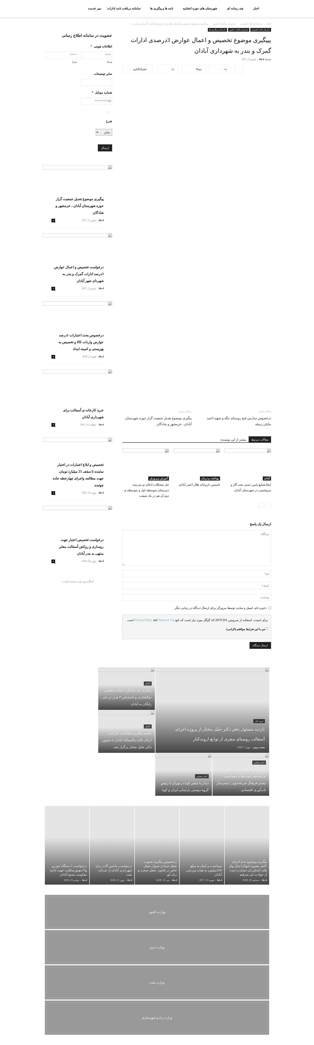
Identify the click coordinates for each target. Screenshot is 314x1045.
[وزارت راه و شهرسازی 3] (157, 1018)
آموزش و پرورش (159, 478)
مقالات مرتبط (260, 439)
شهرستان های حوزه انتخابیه (200, 8)
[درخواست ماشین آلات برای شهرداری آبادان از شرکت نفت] (112, 845)
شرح (109, 121)
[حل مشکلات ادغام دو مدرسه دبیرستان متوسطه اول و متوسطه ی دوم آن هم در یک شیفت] (145, 464)
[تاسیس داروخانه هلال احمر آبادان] (196, 464)
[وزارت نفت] (157, 982)
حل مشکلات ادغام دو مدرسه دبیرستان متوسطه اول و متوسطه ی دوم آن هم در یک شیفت (146, 490)
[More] (239, 69)
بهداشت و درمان (210, 478)
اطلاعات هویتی (101, 46)
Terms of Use (166, 620)
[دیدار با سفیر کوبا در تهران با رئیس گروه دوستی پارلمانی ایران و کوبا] (183, 774)
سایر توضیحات (103, 73)
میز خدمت (94, 8)
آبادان (267, 478)
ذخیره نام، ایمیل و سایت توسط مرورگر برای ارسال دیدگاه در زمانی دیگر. (220, 608)
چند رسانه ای (235, 8)
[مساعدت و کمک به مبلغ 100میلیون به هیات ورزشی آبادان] (202, 845)
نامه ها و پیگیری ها (161, 8)
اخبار (256, 8)
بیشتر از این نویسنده (233, 439)
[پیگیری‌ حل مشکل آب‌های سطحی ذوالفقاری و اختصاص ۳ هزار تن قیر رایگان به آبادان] (126, 689)
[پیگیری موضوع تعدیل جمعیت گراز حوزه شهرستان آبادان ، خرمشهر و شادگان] (77, 190)
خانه (269, 23)
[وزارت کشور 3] (157, 912)
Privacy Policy (143, 620)
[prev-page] (268, 505)
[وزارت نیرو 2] (157, 947)
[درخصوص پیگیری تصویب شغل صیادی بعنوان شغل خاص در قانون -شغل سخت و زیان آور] (157, 845)
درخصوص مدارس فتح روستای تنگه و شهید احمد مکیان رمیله (239, 421)
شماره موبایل (102, 92)
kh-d (261, 59)
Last (74, 62)
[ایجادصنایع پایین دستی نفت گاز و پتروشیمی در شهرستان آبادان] (247, 464)
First (109, 62)
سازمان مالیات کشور (224, 23)
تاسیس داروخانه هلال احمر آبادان (199, 484)
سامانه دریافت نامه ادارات (124, 8)
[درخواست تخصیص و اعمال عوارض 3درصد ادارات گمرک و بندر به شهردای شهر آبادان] (77, 258)
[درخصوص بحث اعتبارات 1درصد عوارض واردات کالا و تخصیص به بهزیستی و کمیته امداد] (77, 326)
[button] (48, 8)
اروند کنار (259, 721)
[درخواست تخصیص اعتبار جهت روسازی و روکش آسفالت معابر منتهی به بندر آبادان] (77, 531)
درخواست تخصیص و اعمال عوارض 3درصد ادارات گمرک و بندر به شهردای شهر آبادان (79, 274)
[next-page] (261, 505)
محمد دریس (259, 747)
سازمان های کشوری (251, 23)
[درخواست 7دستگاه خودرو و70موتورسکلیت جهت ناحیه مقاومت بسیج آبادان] (67, 845)
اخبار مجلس (259, 762)
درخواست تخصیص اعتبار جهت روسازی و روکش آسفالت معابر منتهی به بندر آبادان (81, 546)
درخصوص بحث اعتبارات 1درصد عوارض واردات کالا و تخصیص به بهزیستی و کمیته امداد (81, 342)
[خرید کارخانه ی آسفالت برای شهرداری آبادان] (77, 394)
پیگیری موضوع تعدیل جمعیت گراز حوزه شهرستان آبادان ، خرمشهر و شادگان (158, 421)
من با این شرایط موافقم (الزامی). (245, 629)
